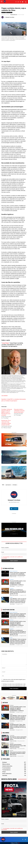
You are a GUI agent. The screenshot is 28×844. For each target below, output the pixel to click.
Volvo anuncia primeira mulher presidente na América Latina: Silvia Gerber (18, 753)
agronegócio (8, 484)
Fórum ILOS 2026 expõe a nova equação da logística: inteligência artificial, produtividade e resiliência (18, 582)
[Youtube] (22, 2)
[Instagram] (18, 2)
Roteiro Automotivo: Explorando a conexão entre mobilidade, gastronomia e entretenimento (18, 574)
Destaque (12, 579)
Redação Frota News (10, 17)
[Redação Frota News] (2, 17)
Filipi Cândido (12, 586)
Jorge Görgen (5, 343)
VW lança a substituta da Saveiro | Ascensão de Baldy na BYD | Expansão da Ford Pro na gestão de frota (18, 591)
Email (2, 552)
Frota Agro (9, 12)
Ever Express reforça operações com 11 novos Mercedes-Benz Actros (18, 738)
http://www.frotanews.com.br (14, 502)
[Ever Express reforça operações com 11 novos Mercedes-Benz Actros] (5, 738)
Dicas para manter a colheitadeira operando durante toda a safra (19, 411)
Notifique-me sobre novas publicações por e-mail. (14, 685)
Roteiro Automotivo (13, 571)
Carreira (11, 750)
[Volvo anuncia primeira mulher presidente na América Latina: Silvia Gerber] (5, 753)
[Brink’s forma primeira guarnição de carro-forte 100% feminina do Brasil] (5, 745)
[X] (20, 2)
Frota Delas (12, 735)
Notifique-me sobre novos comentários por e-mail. (14, 684)
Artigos (3, 12)
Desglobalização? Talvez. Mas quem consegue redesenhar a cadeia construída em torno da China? (18, 726)
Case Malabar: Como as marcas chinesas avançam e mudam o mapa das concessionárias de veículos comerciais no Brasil (18, 600)
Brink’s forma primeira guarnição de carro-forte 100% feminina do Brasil (18, 746)
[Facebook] (16, 2)
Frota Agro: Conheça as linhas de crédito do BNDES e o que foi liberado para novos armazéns (6, 412)
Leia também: (4, 395)
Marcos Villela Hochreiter (14, 595)
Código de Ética (14, 843)
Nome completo (5, 547)
